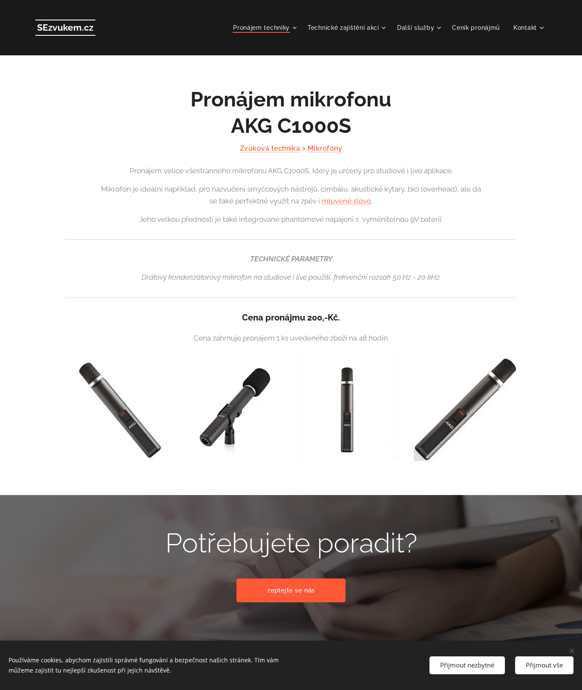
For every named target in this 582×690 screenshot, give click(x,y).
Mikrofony (325, 148)
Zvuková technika (270, 148)
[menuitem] (266, 27)
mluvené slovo (346, 201)
